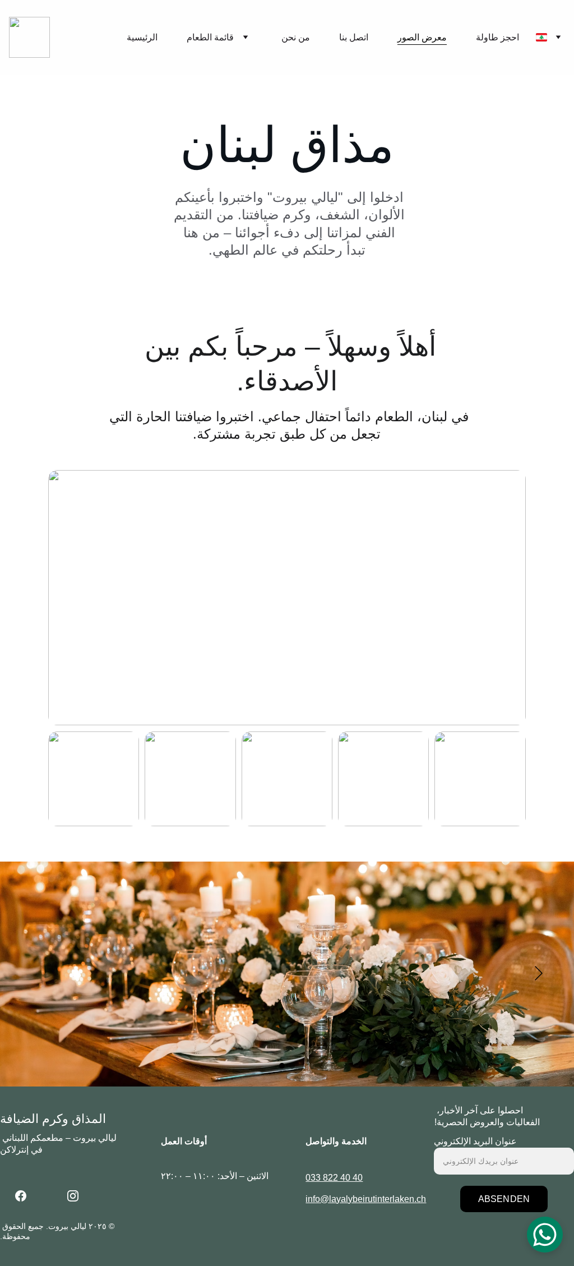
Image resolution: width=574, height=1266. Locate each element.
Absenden (504, 1199)
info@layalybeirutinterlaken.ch (365, 1199)
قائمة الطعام (210, 37)
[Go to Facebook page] (26, 1195)
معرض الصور (422, 37)
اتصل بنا (353, 37)
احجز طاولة (497, 37)
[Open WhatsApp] (545, 1235)
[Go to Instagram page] (72, 1195)
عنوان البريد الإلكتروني (475, 1141)
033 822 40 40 (334, 1177)
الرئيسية (142, 37)
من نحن (295, 37)
